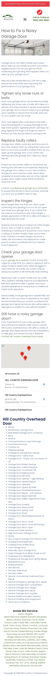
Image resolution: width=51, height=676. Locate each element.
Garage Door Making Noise (21, 473)
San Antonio (14, 567)
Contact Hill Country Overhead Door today (22, 336)
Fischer (14, 631)
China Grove (15, 625)
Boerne (11, 438)
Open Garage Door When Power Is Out (27, 553)
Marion (44, 642)
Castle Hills (23, 622)
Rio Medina (30, 648)
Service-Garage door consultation (25, 584)
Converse (42, 625)
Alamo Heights (25, 614)
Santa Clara (42, 648)
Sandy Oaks (11, 651)
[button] (25, 19)
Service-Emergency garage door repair (27, 582)
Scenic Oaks (24, 651)
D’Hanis (23, 628)
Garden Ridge (40, 631)
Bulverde (26, 619)
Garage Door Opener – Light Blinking (26, 478)
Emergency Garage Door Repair (23, 453)
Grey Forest (11, 634)
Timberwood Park (24, 660)
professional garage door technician (30, 188)
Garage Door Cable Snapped (22, 467)
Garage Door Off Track (19, 475)
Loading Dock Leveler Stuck (21, 544)
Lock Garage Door (17, 547)
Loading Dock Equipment (20, 541)
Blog (10, 435)
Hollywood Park (21, 637)
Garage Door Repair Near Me (22, 496)
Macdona (35, 642)
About (11, 427)
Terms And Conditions (19, 602)
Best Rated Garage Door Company (25, 432)
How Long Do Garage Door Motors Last (27, 539)
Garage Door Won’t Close (20, 521)
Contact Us (13, 447)
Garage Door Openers (19, 484)
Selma (8, 654)
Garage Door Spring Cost (20, 510)
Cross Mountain (11, 628)
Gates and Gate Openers (20, 530)
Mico (13, 645)
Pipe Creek (13, 648)
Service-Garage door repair (21, 590)
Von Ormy (24, 662)
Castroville (34, 622)
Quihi (21, 648)
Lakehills (31, 639)
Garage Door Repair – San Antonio (25, 493)
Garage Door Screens (19, 504)
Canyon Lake (10, 622)
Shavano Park (18, 654)
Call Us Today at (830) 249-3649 (41, 19)
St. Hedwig (24, 657)
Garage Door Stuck (17, 513)
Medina (6, 645)
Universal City (12, 662)
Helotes (29, 634)
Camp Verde (37, 619)
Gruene (21, 634)
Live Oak (25, 642)
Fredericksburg (25, 631)
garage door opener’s (19, 260)
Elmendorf (33, 628)
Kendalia (8, 639)
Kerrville (17, 639)
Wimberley (14, 665)
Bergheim (42, 617)
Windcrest (25, 665)
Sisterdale (31, 654)
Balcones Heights (18, 617)
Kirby (23, 639)
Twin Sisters (39, 660)
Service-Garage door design (22, 587)
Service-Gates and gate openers (24, 596)
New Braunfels (34, 645)
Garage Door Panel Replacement (24, 490)
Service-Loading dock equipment (24, 599)
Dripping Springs (16, 450)
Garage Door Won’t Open (20, 527)
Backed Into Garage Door (20, 430)
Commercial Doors (17, 444)
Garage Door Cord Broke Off (22, 470)
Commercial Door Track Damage (24, 441)
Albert (7, 617)
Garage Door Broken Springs (22, 464)
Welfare (41, 662)
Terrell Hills (11, 660)
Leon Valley (41, 639)
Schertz (34, 651)
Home (11, 536)
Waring (33, 662)
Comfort (33, 625)
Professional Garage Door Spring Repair (27, 559)
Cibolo (25, 625)
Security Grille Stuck (17, 570)
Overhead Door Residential (21, 556)
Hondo (33, 637)
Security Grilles (15, 573)
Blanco (10, 619)
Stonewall (34, 657)
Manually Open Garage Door (22, 550)
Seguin (42, 651)
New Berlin (21, 645)
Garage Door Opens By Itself (22, 487)
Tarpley (43, 657)
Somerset (41, 654)
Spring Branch (11, 657)
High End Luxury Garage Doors (23, 533)
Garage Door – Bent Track (21, 455)
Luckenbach (10, 642)
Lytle (18, 642)
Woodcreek (36, 665)
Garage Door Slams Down (21, 507)
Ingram (40, 637)
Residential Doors (16, 561)
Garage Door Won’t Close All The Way (26, 524)
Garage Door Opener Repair (22, 481)
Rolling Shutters (15, 564)
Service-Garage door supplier (22, 593)
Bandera (32, 617)
